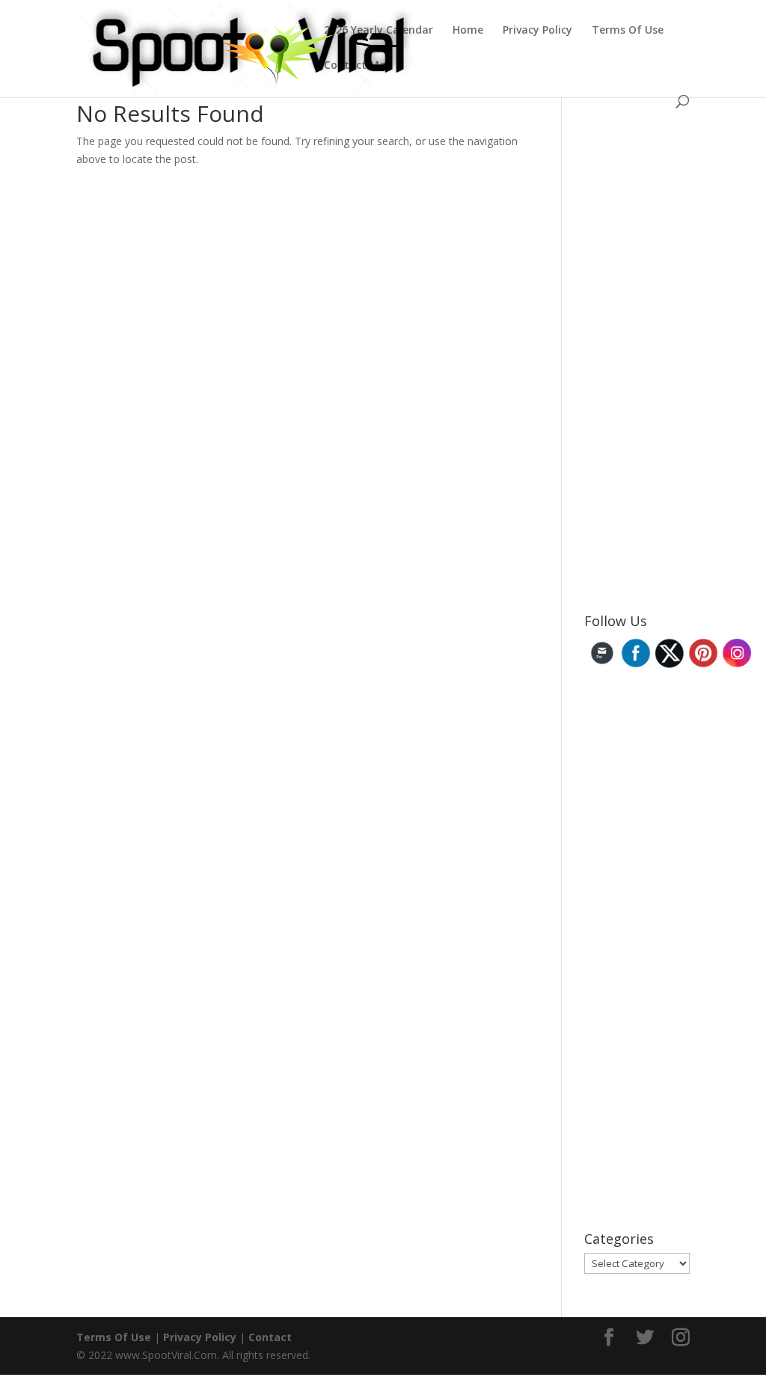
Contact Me (354, 66)
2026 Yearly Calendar (378, 31)
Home (468, 31)
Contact (270, 1337)
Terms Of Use (628, 31)
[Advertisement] (675, 362)
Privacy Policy (537, 31)
